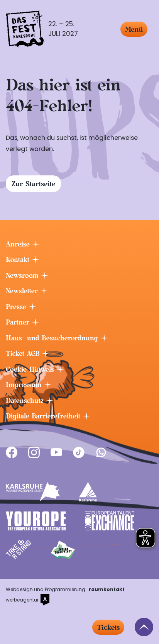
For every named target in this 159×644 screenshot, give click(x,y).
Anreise (19, 244)
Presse (17, 307)
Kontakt (19, 259)
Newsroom (23, 275)
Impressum (25, 385)
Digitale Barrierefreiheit (44, 416)
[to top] (144, 627)
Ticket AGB (24, 353)
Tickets (108, 627)
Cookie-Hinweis (31, 369)
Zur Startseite (33, 184)
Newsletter (23, 291)
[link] (11, 452)
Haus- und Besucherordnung (53, 338)
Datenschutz (26, 400)
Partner (19, 322)
